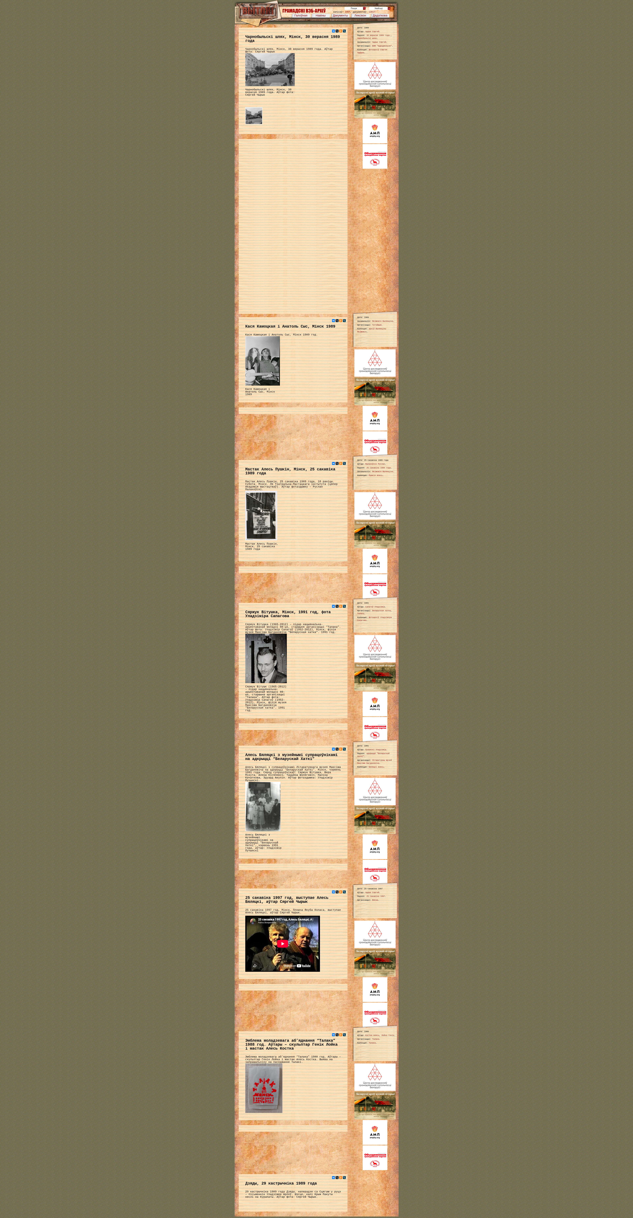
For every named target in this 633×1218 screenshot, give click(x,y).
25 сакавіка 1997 (375, 896)
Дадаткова (380, 15)
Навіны (321, 15)
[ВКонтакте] (333, 31)
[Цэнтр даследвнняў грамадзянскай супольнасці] (375, 88)
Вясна (375, 900)
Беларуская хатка (381, 611)
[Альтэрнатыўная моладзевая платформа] (375, 142)
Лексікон (360, 15)
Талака (360, 614)
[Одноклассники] (340, 31)
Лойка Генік (387, 1035)
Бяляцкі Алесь (376, 767)
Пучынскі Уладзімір (375, 750)
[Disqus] (293, 183)
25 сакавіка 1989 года (378, 468)
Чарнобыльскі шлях (367, 38)
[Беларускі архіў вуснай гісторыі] (375, 117)
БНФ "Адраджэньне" (382, 46)
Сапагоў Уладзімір (375, 607)
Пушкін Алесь (376, 475)
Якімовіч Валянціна (382, 321)
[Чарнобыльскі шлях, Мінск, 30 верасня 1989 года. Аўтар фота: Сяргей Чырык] (253, 124)
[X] (337, 31)
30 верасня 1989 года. (378, 35)
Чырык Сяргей (372, 32)
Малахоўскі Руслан (375, 464)
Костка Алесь (372, 1035)
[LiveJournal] (344, 31)
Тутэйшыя (376, 325)
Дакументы (340, 15)
